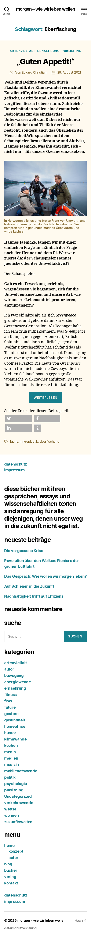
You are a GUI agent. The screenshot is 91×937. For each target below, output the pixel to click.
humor (10, 733)
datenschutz (15, 464)
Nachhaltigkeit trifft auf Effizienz (34, 596)
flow (8, 701)
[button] (18, 418)
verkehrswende (18, 802)
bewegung (14, 675)
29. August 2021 (69, 72)
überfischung (49, 441)
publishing (71, 51)
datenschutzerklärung (20, 928)
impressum (14, 470)
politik (9, 777)
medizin (11, 764)
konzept (15, 851)
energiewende (17, 682)
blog (8, 864)
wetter (10, 809)
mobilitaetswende (20, 771)
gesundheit (14, 720)
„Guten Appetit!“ (45, 61)
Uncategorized (18, 796)
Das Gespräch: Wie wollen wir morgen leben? (45, 576)
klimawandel (16, 739)
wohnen (11, 815)
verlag (10, 876)
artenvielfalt (22, 51)
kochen (11, 745)
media (10, 752)
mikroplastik (29, 441)
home (9, 845)
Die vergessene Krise (23, 550)
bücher (10, 870)
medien (11, 758)
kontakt (11, 883)
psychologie (15, 783)
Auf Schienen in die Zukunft (29, 586)
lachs (14, 441)
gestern (11, 713)
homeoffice (14, 726)
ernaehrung (48, 51)
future (9, 707)
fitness (10, 694)
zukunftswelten (18, 822)
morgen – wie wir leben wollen (45, 9)
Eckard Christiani (34, 72)
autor (9, 669)
